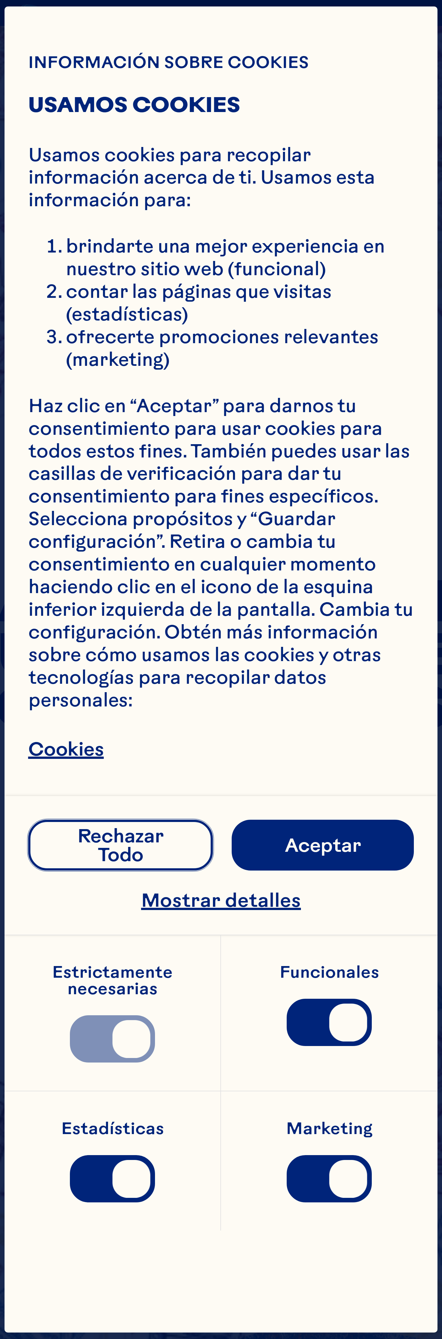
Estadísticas (112, 1128)
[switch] (112, 1039)
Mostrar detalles (221, 900)
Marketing (329, 1128)
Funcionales (329, 971)
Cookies (66, 748)
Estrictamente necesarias (114, 979)
